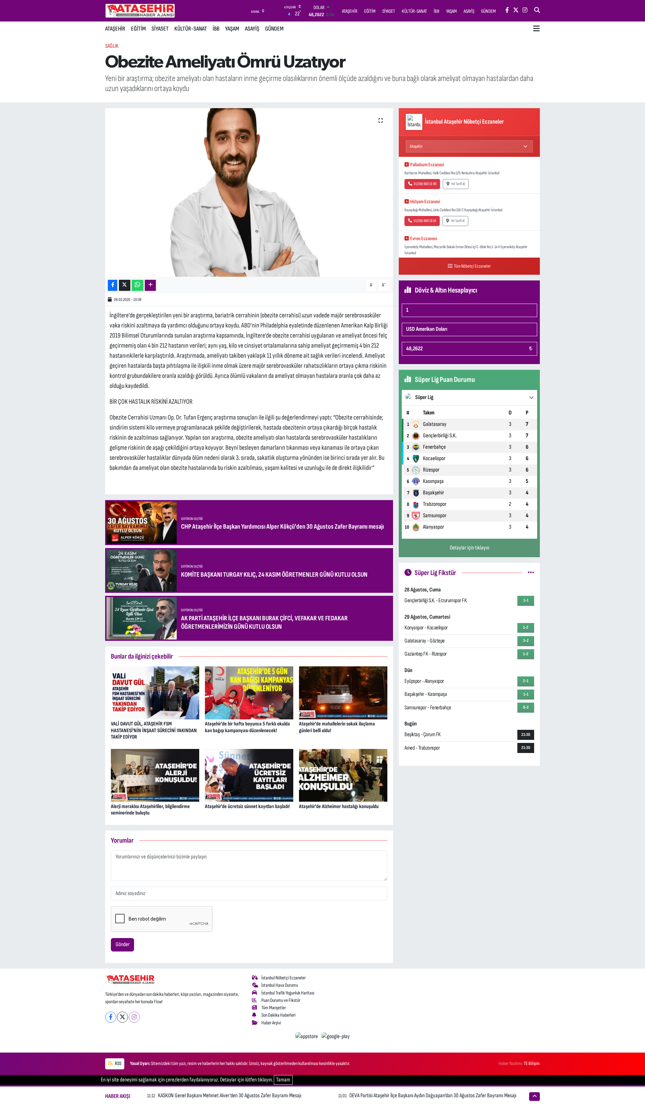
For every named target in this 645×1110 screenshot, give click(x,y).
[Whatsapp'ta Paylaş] (137, 285)
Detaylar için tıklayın (469, 547)
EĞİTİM (138, 28)
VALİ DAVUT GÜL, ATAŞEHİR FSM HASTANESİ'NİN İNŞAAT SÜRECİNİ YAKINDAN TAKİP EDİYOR (154, 730)
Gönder (123, 944)
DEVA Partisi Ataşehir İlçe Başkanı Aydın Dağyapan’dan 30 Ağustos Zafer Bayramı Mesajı (432, 1095)
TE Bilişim (532, 1063)
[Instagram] (134, 1017)
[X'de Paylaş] (124, 285)
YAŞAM (232, 28)
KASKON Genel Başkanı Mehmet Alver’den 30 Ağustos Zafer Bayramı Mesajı (229, 1095)
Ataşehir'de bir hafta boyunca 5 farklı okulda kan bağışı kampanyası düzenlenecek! (247, 727)
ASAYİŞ (252, 28)
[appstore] (307, 1036)
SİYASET (160, 28)
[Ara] (537, 10)
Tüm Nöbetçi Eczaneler (472, 266)
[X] (122, 1017)
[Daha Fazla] (150, 285)
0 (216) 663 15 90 (425, 183)
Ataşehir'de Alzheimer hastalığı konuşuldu (339, 806)
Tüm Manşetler (273, 1008)
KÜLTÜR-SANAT (190, 28)
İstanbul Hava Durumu (279, 985)
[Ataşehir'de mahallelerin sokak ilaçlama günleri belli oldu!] (343, 692)
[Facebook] (110, 1017)
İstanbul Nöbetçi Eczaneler (283, 978)
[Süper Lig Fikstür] (531, 572)
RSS (117, 1063)
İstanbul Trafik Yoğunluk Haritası (287, 993)
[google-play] (335, 1036)
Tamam (283, 1079)
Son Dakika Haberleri (278, 1015)
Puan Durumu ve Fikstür (280, 1000)
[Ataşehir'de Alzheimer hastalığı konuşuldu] (343, 775)
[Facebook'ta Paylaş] (112, 285)
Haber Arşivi (271, 1023)
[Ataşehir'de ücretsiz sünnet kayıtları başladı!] (249, 775)
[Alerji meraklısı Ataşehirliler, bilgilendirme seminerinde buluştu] (155, 775)
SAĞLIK (112, 46)
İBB (216, 28)
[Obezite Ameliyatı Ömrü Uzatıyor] (249, 192)
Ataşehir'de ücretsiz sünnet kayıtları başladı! (247, 806)
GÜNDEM (274, 28)
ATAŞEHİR (115, 28)
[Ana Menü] (536, 28)
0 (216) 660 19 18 (425, 220)
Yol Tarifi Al (458, 183)
